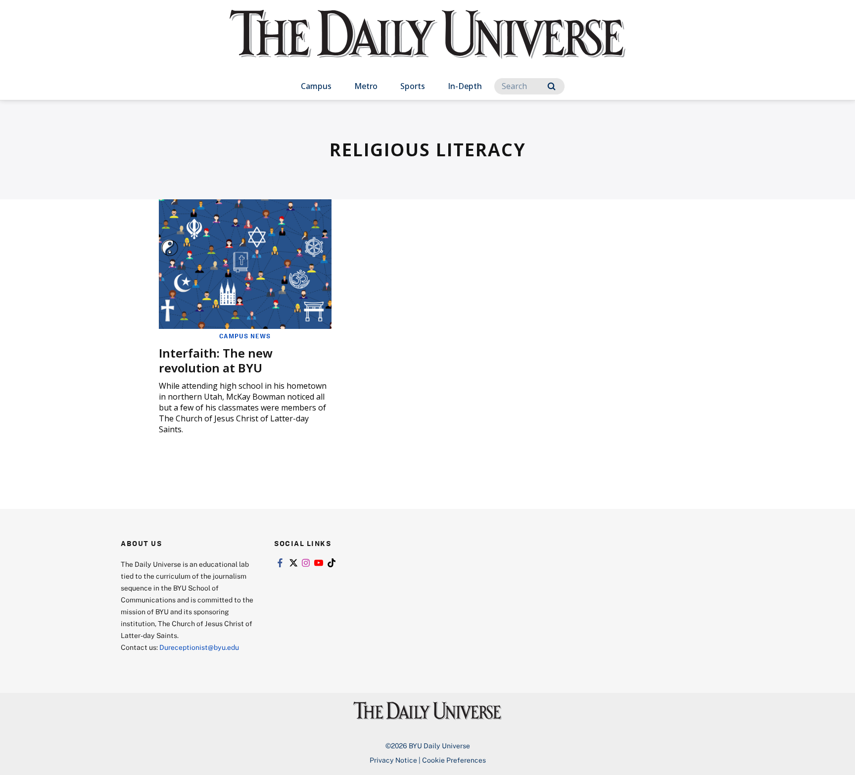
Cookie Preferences (454, 760)
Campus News (245, 335)
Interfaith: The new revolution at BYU (216, 360)
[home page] (427, 44)
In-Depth (465, 86)
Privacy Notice (393, 760)
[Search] (551, 86)
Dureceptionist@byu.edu (199, 647)
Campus (316, 86)
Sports (412, 86)
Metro (366, 86)
